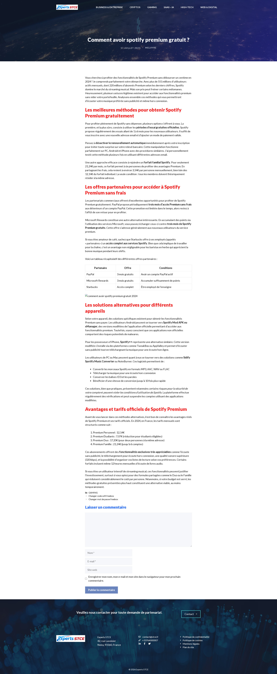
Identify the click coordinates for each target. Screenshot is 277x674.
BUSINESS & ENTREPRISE (109, 7)
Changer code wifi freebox (101, 496)
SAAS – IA (169, 7)
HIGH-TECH (187, 7)
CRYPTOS (135, 7)
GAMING (152, 7)
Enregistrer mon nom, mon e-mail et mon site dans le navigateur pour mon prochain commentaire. (134, 578)
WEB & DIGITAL (208, 7)
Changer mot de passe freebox (103, 499)
